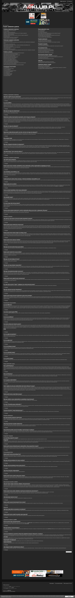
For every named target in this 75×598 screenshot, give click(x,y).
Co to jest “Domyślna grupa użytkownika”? (44, 36)
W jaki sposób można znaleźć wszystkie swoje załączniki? (46, 62)
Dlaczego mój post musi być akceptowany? (10, 63)
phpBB (10, 586)
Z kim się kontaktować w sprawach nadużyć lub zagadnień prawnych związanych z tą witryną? (52, 67)
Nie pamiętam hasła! (7, 36)
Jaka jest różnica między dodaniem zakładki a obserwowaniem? (47, 55)
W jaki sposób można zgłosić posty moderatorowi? (11, 61)
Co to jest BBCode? (6, 67)
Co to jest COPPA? (6, 31)
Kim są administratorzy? (41, 30)
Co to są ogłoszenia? (7, 72)
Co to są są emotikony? (7, 69)
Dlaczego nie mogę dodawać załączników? (10, 59)
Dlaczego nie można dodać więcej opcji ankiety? (11, 56)
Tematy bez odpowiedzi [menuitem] (63, 3)
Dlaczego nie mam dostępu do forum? (9, 58)
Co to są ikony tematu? (7, 75)
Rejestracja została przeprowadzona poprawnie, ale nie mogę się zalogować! (15, 33)
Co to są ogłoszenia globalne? (8, 71)
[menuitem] (7, 591)
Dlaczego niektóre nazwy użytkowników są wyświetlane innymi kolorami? (49, 35)
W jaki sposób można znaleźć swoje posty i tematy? (46, 52)
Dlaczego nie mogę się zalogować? (9, 34)
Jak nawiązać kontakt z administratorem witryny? (45, 68)
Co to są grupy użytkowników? (42, 32)
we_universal (6, 588)
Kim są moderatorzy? (41, 31)
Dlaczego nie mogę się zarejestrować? (9, 32)
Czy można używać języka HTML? (9, 68)
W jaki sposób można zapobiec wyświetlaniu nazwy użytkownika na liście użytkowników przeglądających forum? (19, 42)
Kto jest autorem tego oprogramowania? (44, 65)
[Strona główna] (37, 7)
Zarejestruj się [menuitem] (64, 1)
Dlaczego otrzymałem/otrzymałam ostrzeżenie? (11, 60)
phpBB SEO (9, 590)
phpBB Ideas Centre (51, 528)
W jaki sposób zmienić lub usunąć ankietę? (10, 57)
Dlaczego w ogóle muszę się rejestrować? (10, 30)
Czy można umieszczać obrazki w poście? (10, 70)
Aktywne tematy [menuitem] (70, 3)
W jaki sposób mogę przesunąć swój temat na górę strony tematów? (14, 64)
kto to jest (12, 535)
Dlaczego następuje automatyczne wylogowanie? (11, 37)
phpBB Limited (30, 522)
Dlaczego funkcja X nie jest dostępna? (44, 66)
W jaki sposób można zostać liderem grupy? (44, 34)
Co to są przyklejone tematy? (8, 73)
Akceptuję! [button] (69, 596)
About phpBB (27, 523)
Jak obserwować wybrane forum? (43, 57)
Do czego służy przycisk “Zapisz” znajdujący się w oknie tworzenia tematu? (15, 62)
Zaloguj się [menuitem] (70, 1)
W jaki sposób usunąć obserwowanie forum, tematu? (46, 58)
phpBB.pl (13, 587)
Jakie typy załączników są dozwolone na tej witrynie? (46, 61)
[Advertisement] (37, 84)
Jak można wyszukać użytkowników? (43, 51)
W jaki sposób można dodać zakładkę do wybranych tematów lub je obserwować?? (50, 56)
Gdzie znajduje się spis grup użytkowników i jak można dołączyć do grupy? (49, 33)
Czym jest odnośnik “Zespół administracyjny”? (45, 37)
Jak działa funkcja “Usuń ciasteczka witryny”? (10, 38)
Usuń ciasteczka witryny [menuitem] (58, 583)
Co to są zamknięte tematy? (8, 74)
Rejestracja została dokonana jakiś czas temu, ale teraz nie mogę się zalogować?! (16, 35)
